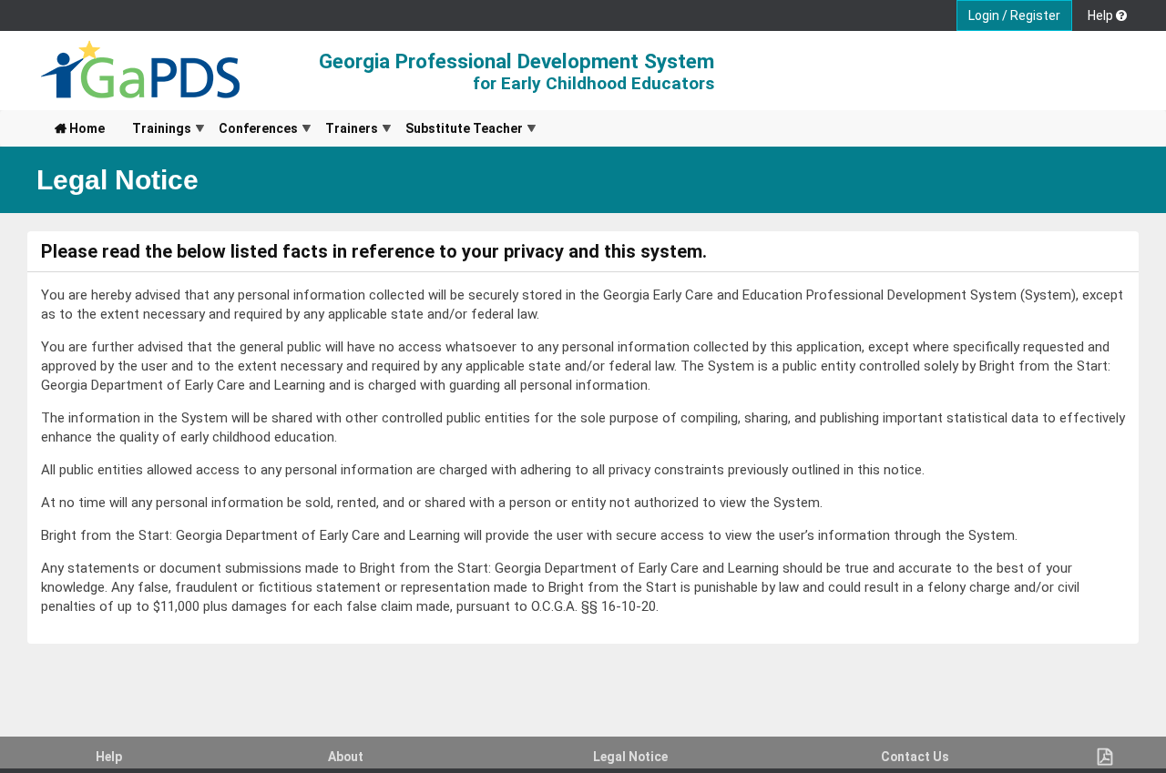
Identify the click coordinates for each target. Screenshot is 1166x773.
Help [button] (1102, 15)
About (345, 756)
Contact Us (915, 756)
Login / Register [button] (1014, 15)
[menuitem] (79, 128)
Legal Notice (630, 756)
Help (109, 756)
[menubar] (289, 128)
